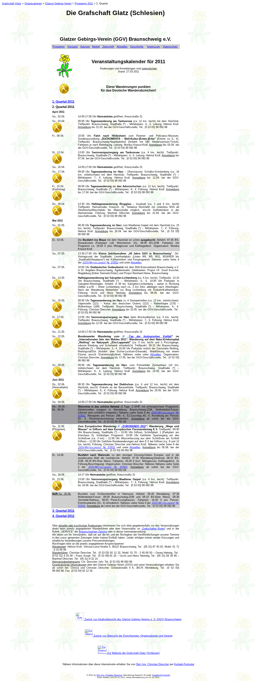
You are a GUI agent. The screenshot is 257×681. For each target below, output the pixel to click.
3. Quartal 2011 (63, 510)
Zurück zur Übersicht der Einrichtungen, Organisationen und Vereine (132, 635)
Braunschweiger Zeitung (93, 531)
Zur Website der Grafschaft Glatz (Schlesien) (133, 653)
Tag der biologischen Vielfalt (150, 336)
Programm (59, 46)
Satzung (85, 46)
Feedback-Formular (161, 675)
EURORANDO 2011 (134, 426)
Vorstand (72, 46)
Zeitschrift (108, 46)
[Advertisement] (116, 26)
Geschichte (136, 46)
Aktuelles (122, 46)
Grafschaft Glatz (11, 3)
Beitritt (96, 46)
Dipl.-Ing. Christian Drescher (152, 664)
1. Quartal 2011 (63, 101)
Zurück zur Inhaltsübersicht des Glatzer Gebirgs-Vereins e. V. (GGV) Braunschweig (132, 619)
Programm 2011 (84, 3)
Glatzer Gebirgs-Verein (58, 3)
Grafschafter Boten (153, 528)
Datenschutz (170, 46)
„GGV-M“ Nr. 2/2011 (100, 262)
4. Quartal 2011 (63, 516)
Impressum (153, 46)
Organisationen (33, 3)
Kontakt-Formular (184, 664)
